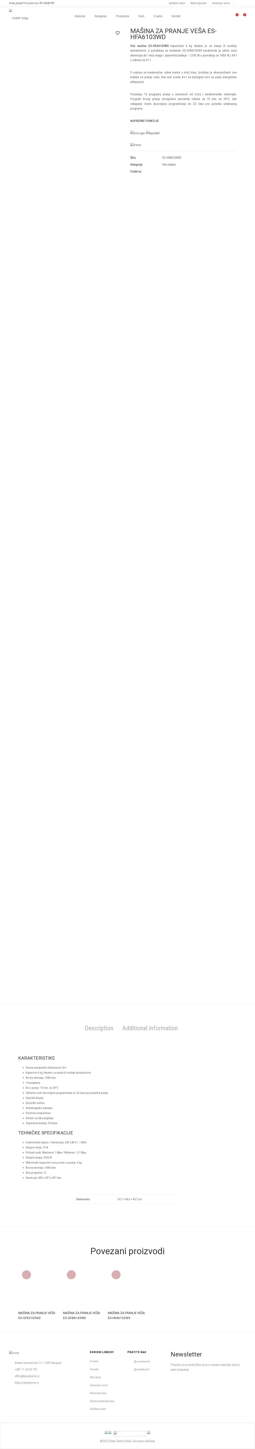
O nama (94, 1361)
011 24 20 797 (47, 3)
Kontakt (94, 1369)
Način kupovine (198, 3)
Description (99, 1028)
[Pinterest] (176, 171)
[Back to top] (244, 1438)
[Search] (216, 16)
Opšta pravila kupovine (102, 1401)
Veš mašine (169, 164)
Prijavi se (238, 1381)
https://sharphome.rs (27, 1383)
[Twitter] (170, 171)
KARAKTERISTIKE (36, 1058)
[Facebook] (163, 171)
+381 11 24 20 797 (26, 1369)
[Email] (183, 171)
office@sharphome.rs (27, 1376)
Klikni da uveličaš (119, 42)
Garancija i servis (221, 3)
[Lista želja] (234, 16)
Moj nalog (95, 1377)
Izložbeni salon (177, 3)
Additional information (150, 1028)
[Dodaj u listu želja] (116, 32)
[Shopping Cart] (242, 16)
